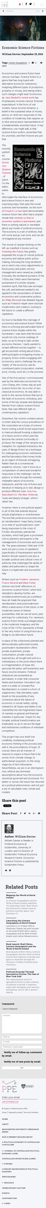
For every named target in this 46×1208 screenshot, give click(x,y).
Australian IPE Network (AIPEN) (19, 1158)
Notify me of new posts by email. (22, 1061)
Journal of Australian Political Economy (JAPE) (20, 1152)
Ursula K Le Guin (13, 210)
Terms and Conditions (31, 1112)
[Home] (4, 4)
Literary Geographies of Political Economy (20, 1170)
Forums (8, 1164)
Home (5, 1119)
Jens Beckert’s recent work (19, 97)
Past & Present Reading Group (17, 1137)
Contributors (9, 1198)
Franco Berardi (10, 582)
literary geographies (17, 63)
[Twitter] (30, 4)
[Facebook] (26, 4)
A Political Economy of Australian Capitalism (21, 1143)
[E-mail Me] (6, 871)
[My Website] (10, 871)
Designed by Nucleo (15, 1112)
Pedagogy (9, 1183)
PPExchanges (8, 1177)
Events (5, 1193)
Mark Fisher (29, 582)
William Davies (25, 836)
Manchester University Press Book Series (20, 1130)
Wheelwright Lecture (13, 1188)
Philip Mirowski (13, 300)
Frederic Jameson (29, 579)
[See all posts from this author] (9, 829)
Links (7, 1203)
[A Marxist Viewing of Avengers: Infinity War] (33, 11)
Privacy (4, 1112)
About (5, 1124)
